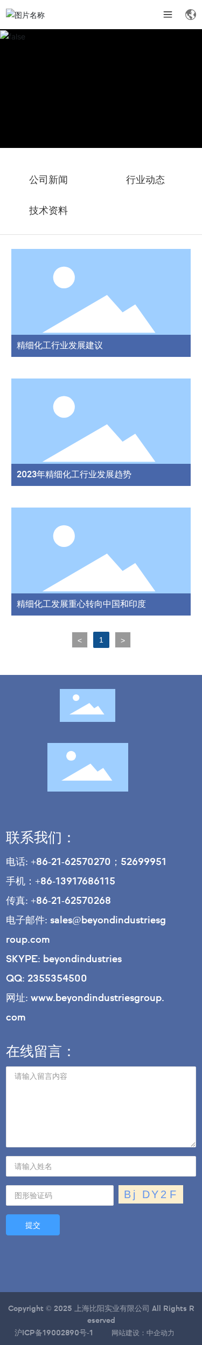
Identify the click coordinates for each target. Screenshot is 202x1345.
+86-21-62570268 (73, 901)
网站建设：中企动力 (142, 1333)
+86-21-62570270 (71, 862)
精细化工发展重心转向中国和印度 (81, 604)
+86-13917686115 (75, 882)
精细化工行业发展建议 (60, 346)
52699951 (143, 862)
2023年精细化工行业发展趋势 (74, 475)
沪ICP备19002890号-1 (54, 1333)
